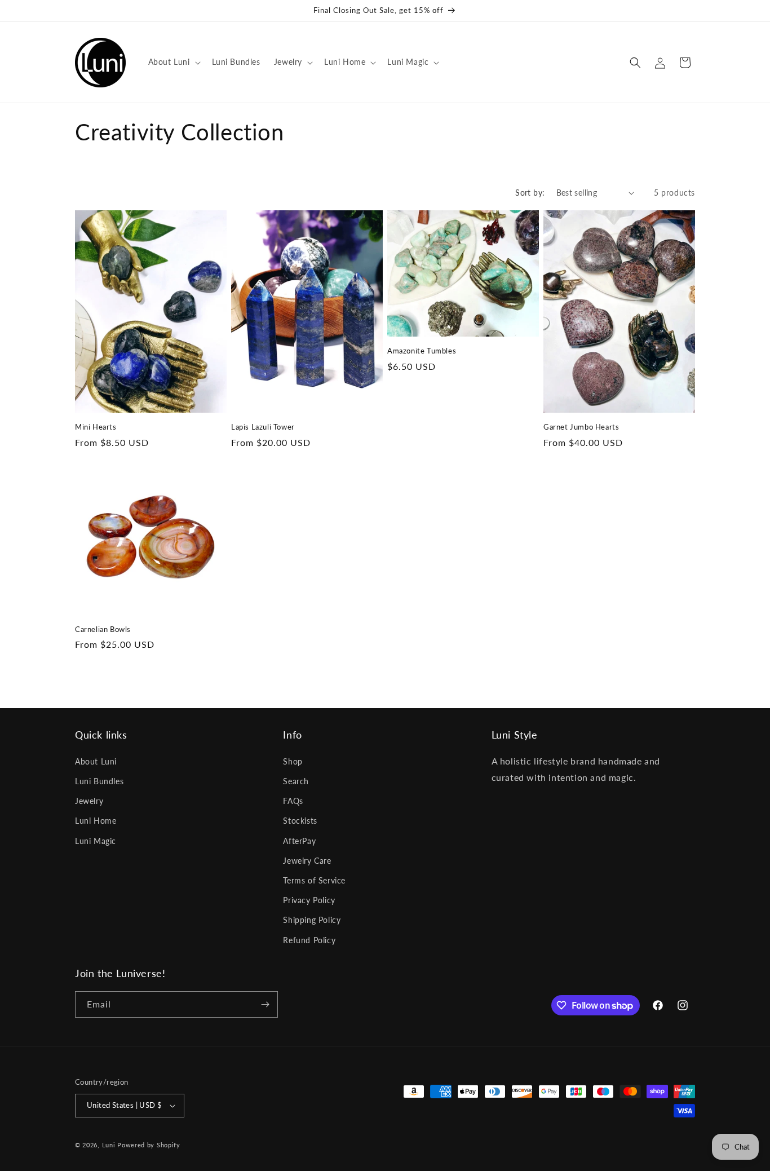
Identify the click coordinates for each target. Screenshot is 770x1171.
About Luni (96, 761)
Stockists (300, 820)
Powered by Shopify (148, 1144)
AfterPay (299, 841)
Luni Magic (95, 841)
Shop (292, 761)
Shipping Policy (311, 920)
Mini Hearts (96, 426)
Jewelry (89, 801)
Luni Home (95, 820)
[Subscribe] (265, 1004)
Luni (109, 1144)
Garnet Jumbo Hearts (581, 426)
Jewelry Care (307, 860)
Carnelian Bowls (103, 629)
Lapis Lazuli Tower (263, 426)
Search (296, 781)
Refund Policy (309, 940)
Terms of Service (314, 880)
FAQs (293, 801)
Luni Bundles (99, 781)
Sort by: (530, 192)
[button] (173, 62)
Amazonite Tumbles (421, 350)
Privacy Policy (309, 900)
